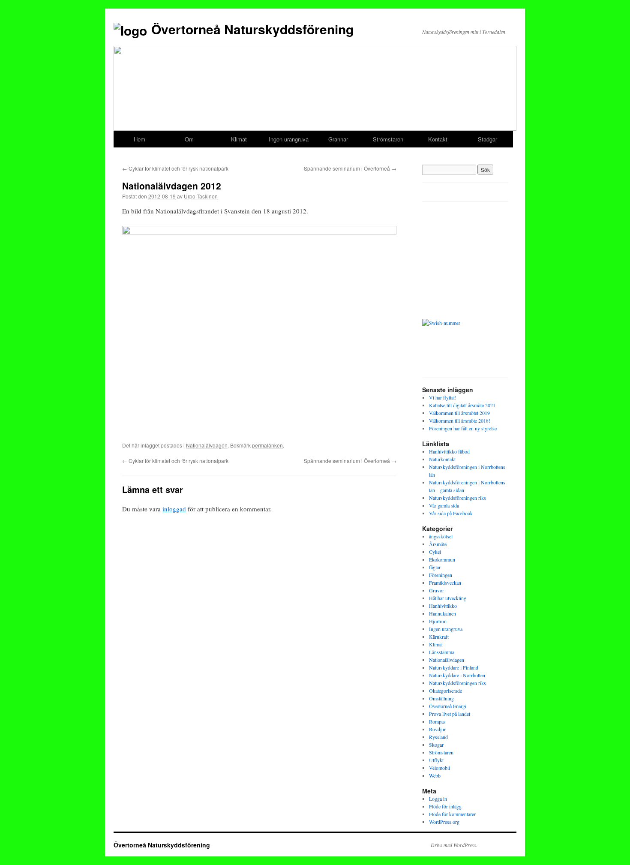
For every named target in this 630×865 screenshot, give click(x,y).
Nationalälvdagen (207, 445)
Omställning (441, 698)
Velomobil (439, 767)
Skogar (436, 744)
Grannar (338, 139)
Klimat (239, 139)
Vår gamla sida (444, 505)
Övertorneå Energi (447, 706)
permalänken (267, 445)
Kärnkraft (439, 636)
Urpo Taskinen (201, 196)
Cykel (435, 551)
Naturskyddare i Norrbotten (457, 675)
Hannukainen (442, 613)
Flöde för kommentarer (452, 814)
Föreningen (440, 574)
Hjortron (438, 621)
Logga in (438, 798)
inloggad (174, 509)
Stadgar (487, 139)
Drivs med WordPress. (454, 844)
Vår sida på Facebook (451, 513)
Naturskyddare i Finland (453, 667)
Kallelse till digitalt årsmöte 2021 (462, 405)
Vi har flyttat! (442, 397)
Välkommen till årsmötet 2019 (459, 412)
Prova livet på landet (449, 713)
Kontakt (437, 139)
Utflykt (436, 760)
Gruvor (436, 590)
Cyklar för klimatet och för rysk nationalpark (175, 168)
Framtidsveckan (445, 582)
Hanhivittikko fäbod (449, 451)
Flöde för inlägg (445, 806)
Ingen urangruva (289, 139)
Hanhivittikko (443, 605)
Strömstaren (388, 139)
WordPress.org (444, 821)
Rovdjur (437, 729)
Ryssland (438, 736)
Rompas (437, 721)
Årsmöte (438, 544)
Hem (139, 139)
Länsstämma (441, 652)
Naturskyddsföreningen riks (457, 497)
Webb (435, 775)
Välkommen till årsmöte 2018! (459, 420)
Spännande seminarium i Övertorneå (350, 168)
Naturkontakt (442, 459)
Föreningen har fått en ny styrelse (463, 428)
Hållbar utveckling (447, 598)
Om (189, 139)
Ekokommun (442, 559)
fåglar (435, 567)
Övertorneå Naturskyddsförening (252, 29)
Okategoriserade (445, 690)
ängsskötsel (441, 536)
